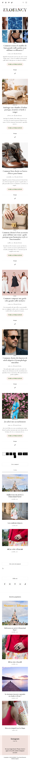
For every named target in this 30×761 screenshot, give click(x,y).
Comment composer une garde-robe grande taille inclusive (15, 299)
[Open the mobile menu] (26, 3)
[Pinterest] (8, 2)
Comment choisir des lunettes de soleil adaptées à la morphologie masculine (15, 360)
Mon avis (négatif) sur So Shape (15, 728)
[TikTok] (12, 2)
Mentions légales (15, 758)
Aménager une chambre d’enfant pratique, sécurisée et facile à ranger (15, 109)
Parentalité (15, 419)
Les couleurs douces (15, 523)
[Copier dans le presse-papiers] (15, 73)
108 (20, 453)
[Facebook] (2, 2)
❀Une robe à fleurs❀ (15, 549)
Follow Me (15, 741)
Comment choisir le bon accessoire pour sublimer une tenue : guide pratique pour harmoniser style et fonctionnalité (15, 235)
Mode (15, 43)
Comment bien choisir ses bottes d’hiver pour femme (15, 172)
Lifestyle (15, 105)
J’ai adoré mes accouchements (15, 422)
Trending (15, 470)
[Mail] (20, 584)
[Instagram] (6, 2)
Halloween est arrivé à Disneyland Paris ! (15, 496)
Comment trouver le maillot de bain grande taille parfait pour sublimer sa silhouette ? (15, 47)
